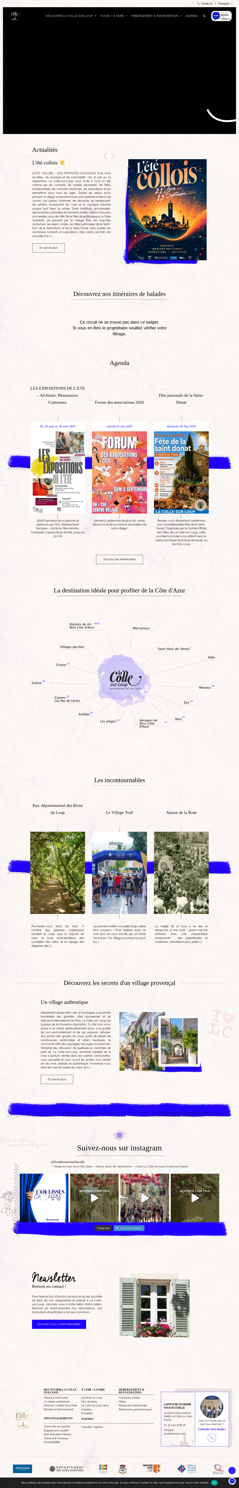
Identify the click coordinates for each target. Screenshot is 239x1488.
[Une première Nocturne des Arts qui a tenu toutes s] (144, 1198)
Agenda (192, 15)
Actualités (87, 1413)
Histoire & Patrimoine (56, 1397)
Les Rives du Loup (91, 1397)
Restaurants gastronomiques (135, 1409)
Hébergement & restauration (154, 15)
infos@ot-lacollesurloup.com (175, 1432)
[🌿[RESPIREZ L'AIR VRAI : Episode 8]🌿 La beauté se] (94, 1198)
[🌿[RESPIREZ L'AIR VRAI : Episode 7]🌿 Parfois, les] (195, 1198)
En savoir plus (49, 236)
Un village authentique (57, 1401)
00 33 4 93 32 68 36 (174, 1425)
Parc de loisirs (89, 1401)
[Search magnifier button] (204, 16)
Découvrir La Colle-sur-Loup (69, 15)
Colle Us (207, 3)
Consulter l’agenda (92, 1427)
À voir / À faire (112, 15)
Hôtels (122, 1401)
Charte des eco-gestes (57, 1426)
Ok (214, 1482)
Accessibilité (52, 1442)
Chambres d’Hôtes (129, 1397)
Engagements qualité (56, 1430)
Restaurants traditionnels (133, 1405)
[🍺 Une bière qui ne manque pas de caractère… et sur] (44, 1198)
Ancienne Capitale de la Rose (60, 1405)
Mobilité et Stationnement (58, 1409)
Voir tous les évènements (119, 559)
